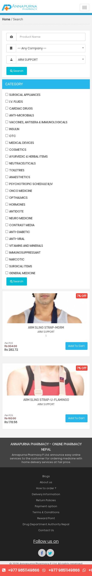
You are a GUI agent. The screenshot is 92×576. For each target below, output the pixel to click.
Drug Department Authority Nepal (46, 524)
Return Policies (46, 500)
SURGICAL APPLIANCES (24, 95)
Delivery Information (46, 494)
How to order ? (46, 488)
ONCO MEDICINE (20, 191)
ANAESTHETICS (19, 177)
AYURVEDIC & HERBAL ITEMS (28, 156)
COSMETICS (17, 149)
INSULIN (14, 129)
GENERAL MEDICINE (22, 273)
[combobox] (50, 48)
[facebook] (42, 553)
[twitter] (50, 553)
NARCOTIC (16, 259)
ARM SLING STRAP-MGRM (46, 327)
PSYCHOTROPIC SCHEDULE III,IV (31, 184)
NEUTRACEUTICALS (22, 163)
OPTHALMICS (18, 198)
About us (46, 482)
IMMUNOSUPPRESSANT (25, 252)
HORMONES (17, 204)
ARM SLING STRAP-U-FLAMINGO (46, 400)
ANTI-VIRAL (17, 239)
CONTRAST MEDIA (21, 225)
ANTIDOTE (16, 211)
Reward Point (46, 518)
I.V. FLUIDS (16, 101)
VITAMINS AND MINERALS (26, 246)
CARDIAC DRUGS (21, 108)
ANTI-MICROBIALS (21, 115)
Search (18, 281)
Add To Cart (76, 346)
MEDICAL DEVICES (21, 143)
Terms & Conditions (46, 512)
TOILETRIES (16, 170)
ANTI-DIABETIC (19, 232)
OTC (12, 136)
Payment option (46, 506)
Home (6, 19)
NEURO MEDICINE (21, 218)
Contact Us (46, 530)
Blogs (46, 476)
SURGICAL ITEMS (20, 266)
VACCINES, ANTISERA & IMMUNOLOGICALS (38, 122)
